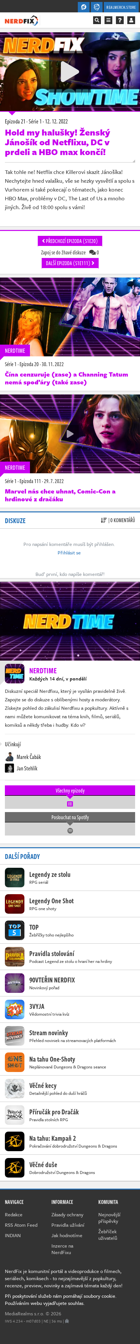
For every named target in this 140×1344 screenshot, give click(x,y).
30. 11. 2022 (53, 364)
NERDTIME (15, 350)
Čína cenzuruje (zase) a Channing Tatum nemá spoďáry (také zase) (66, 378)
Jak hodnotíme (66, 1235)
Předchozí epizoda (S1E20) (71, 241)
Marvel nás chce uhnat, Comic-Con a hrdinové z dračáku (60, 495)
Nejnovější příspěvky (109, 1217)
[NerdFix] (21, 20)
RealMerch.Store (121, 7)
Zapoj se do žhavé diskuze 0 (70, 252)
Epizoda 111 (30, 481)
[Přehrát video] (70, 72)
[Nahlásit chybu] (67, 1321)
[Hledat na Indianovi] (97, 20)
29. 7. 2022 (54, 481)
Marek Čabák (28, 756)
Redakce (13, 1214)
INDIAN (13, 1235)
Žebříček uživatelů (107, 1234)
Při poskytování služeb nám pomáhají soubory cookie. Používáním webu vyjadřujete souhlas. (61, 1299)
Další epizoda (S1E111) (68, 263)
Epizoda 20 (29, 364)
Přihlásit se (69, 552)
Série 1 (11, 364)
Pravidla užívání (67, 1224)
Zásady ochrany (67, 1214)
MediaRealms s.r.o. (24, 1313)
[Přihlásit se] (131, 20)
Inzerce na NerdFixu (62, 1249)
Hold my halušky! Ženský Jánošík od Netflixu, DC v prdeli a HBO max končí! (57, 142)
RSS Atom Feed (21, 1224)
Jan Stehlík (26, 768)
